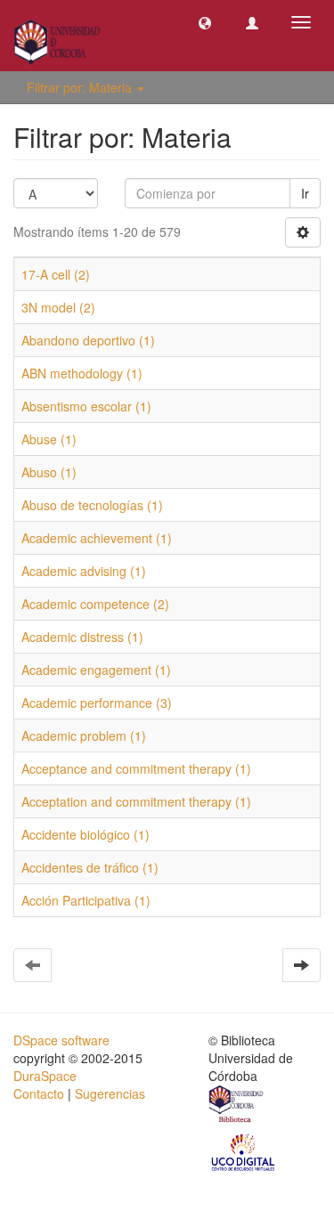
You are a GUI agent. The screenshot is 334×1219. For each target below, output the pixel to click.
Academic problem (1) (83, 735)
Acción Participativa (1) (86, 900)
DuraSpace (45, 1076)
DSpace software (61, 1040)
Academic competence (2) (95, 604)
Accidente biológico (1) (85, 834)
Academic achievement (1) (96, 538)
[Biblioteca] (236, 1106)
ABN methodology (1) (82, 373)
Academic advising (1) (83, 571)
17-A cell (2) (55, 274)
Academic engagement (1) (96, 670)
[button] (205, 22)
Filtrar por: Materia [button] (81, 87)
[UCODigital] (244, 1151)
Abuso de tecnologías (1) (92, 505)
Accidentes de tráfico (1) (90, 867)
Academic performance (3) (96, 702)
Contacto (38, 1093)
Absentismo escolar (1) (86, 406)
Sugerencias (110, 1093)
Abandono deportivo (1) (88, 340)
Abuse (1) (49, 439)
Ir (305, 193)
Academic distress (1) (82, 637)
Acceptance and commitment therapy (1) (136, 768)
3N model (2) (58, 307)
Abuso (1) (49, 472)
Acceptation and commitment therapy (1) (136, 801)
